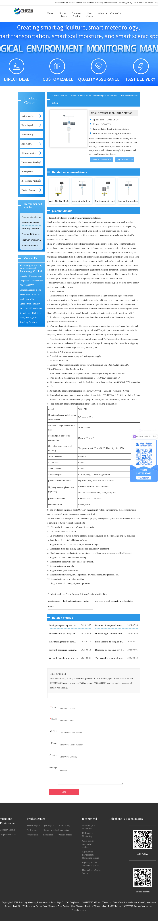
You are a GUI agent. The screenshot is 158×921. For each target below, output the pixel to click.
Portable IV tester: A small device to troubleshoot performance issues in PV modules (31, 234)
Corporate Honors (8, 834)
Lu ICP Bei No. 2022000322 (120, 906)
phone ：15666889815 (101, 160)
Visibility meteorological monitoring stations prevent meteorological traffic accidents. (31, 228)
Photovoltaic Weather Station (65, 830)
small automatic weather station (119, 601)
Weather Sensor (28, 190)
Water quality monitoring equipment (64, 825)
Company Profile (7, 830)
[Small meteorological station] (22, 8)
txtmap (149, 906)
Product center (84, 95)
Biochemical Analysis (30, 181)
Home (73, 95)
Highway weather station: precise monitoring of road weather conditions (31, 240)
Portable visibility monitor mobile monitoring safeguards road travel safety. (31, 217)
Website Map (139, 906)
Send (64, 792)
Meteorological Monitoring (105, 95)
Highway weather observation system (50, 830)
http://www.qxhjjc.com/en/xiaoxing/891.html (87, 594)
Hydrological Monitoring (48, 825)
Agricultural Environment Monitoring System (32, 830)
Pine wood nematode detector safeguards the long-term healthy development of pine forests (31, 245)
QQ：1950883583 (125, 160)
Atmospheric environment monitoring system (32, 835)
